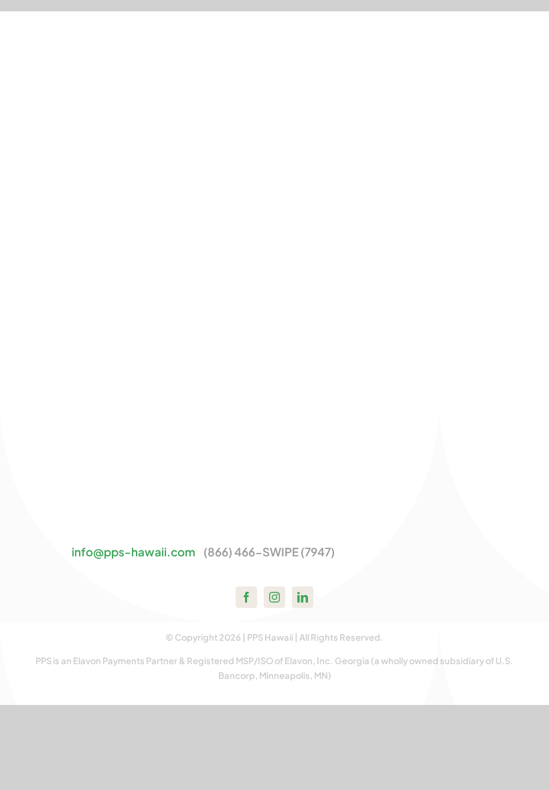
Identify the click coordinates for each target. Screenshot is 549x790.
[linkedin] (302, 597)
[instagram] (274, 597)
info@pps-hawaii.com (133, 551)
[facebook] (246, 597)
